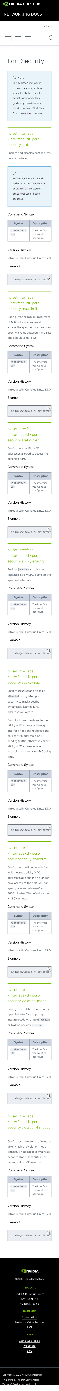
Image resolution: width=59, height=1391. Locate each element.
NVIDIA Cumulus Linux (29, 1294)
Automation (29, 1317)
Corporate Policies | (12, 1388)
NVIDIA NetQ (29, 1299)
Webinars (29, 1345)
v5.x (46, 26)
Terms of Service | (12, 1384)
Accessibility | (29, 1384)
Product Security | (32, 1388)
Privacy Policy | (10, 1379)
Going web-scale (29, 1340)
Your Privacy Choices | (29, 1379)
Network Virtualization (29, 1322)
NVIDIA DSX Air (29, 1304)
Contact (46, 1388)
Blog (29, 1350)
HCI (29, 1327)
